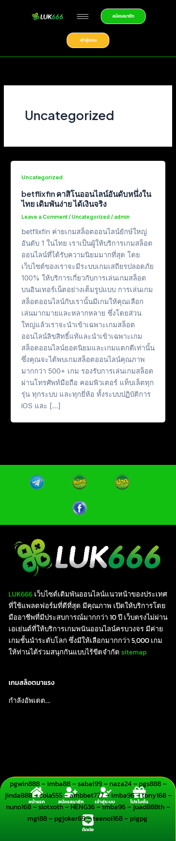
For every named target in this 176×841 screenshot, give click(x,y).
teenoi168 (108, 818)
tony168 (154, 795)
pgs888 (150, 783)
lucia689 (22, 772)
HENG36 (82, 807)
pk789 (88, 772)
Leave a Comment (44, 217)
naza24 (120, 783)
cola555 (50, 795)
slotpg (147, 749)
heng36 (150, 772)
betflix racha (68, 737)
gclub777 (45, 760)
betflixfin (28, 737)
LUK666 (20, 594)
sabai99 (90, 783)
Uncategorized (41, 177)
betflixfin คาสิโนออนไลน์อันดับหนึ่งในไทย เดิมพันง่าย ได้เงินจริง (86, 199)
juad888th (148, 807)
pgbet (75, 760)
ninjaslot (88, 749)
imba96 (123, 795)
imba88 (58, 783)
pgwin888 (25, 783)
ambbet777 (87, 795)
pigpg (139, 818)
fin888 (15, 760)
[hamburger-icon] (82, 16)
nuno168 (18, 807)
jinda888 (18, 795)
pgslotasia (149, 760)
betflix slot (111, 737)
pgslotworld (108, 760)
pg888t (145, 737)
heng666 (118, 772)
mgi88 (37, 818)
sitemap (134, 652)
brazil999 (57, 772)
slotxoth (50, 807)
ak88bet (55, 749)
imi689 (120, 749)
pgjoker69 (69, 818)
